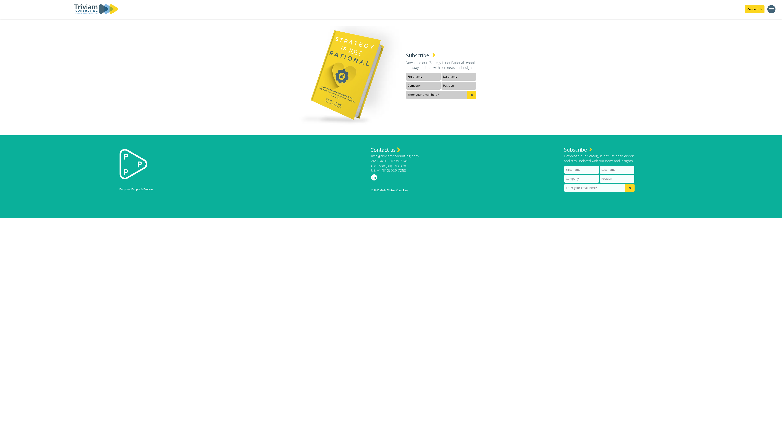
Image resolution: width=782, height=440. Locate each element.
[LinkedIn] (374, 177)
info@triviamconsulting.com (395, 156)
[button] (771, 9)
